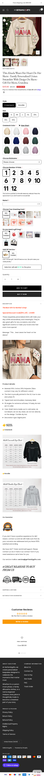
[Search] (8, 10)
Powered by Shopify (21, 748)
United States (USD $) (11, 742)
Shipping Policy (8, 730)
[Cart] (40, 10)
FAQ (25, 683)
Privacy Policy (8, 712)
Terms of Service (9, 734)
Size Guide (28, 679)
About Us (27, 667)
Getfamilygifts (8, 68)
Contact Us (28, 671)
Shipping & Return (9, 590)
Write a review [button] (22, 621)
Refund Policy (8, 720)
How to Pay (28, 675)
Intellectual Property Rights (10, 725)
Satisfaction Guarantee (12, 595)
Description (7, 304)
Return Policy (7, 716)
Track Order (28, 686)
